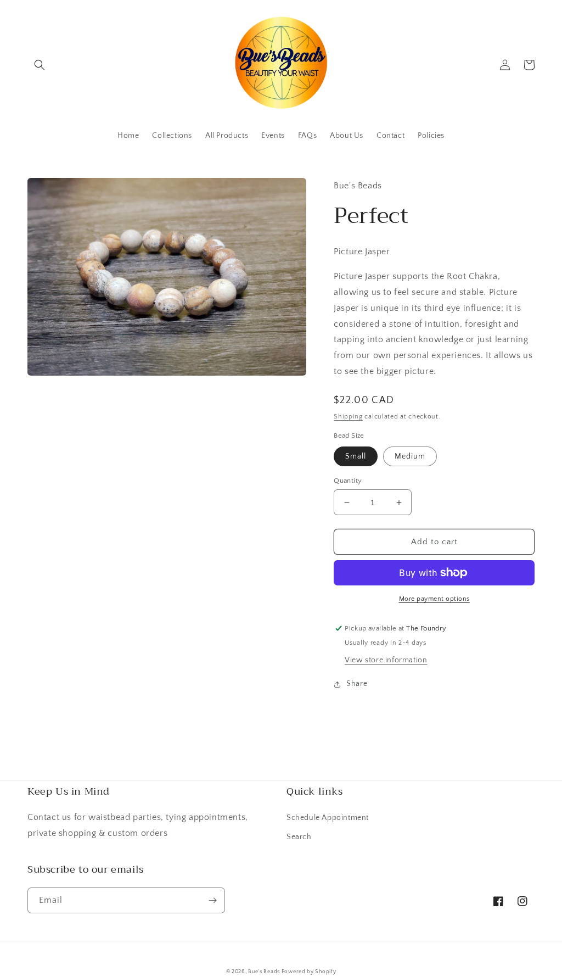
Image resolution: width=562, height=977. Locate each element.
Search (299, 837)
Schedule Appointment (327, 817)
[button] (39, 65)
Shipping (348, 416)
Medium (410, 456)
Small (355, 456)
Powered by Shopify (309, 972)
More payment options (434, 598)
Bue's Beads (264, 972)
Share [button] (356, 683)
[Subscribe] (212, 900)
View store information (386, 660)
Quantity (348, 480)
